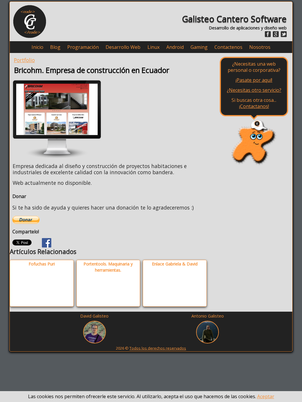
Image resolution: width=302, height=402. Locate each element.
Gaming (199, 47)
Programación (83, 47)
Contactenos (228, 47)
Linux (153, 47)
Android (175, 47)
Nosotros (259, 47)
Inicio (37, 47)
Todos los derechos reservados (157, 348)
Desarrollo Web (123, 47)
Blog (55, 47)
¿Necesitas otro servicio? (254, 90)
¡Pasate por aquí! (254, 80)
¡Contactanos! (254, 106)
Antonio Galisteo (207, 316)
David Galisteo (94, 316)
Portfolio (24, 60)
